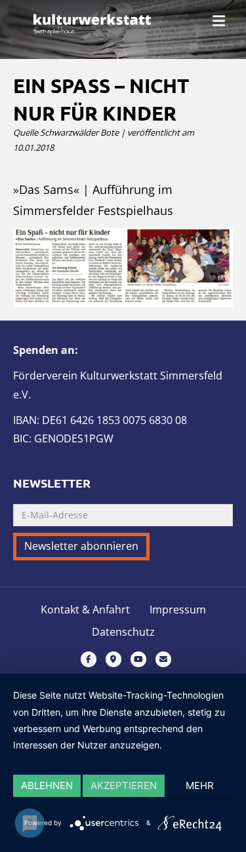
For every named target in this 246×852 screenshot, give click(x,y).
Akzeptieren (124, 785)
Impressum (178, 610)
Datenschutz (123, 632)
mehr (200, 785)
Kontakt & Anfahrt (85, 610)
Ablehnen (47, 785)
